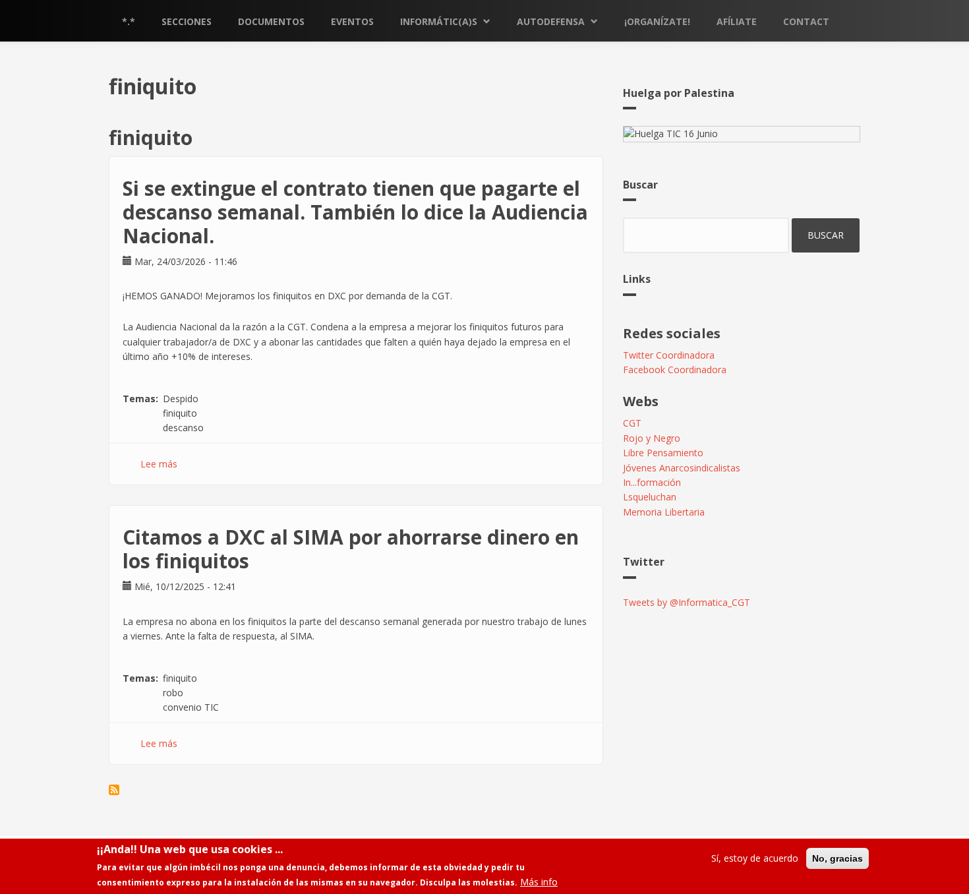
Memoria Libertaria (664, 512)
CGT (632, 423)
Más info (539, 882)
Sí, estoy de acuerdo (754, 858)
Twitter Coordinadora (669, 355)
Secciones (187, 21)
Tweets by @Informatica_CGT (686, 602)
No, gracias (837, 858)
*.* (128, 21)
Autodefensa (551, 21)
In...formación (652, 482)
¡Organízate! (657, 21)
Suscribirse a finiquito (114, 790)
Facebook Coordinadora (674, 369)
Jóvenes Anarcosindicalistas (681, 468)
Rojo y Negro (651, 438)
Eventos (352, 21)
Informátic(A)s (438, 21)
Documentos (271, 21)
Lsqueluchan (649, 497)
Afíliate (737, 21)
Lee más (158, 464)
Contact (806, 21)
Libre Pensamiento (663, 452)
